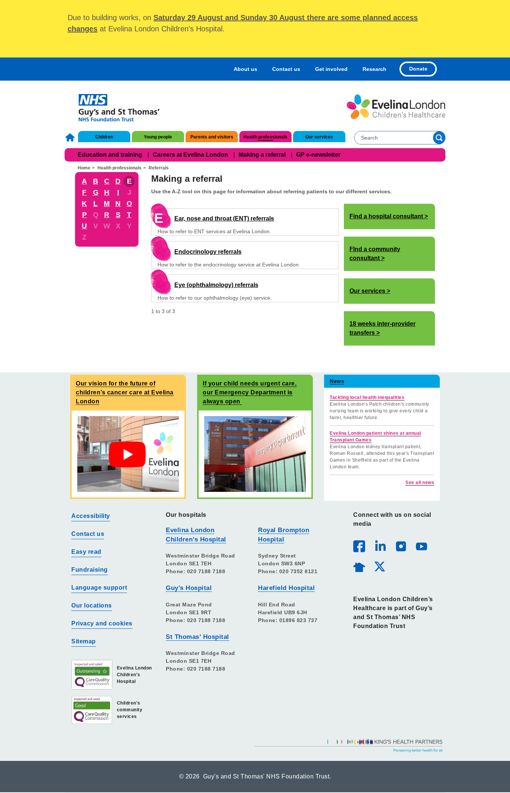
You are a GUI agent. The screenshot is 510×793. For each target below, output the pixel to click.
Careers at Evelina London (190, 155)
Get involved (331, 69)
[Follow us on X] (379, 566)
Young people (158, 137)
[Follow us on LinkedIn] (380, 546)
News (337, 381)
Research (374, 69)
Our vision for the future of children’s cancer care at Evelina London (125, 392)
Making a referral (262, 155)
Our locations (91, 605)
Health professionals (265, 137)
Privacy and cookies (102, 623)
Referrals (159, 168)
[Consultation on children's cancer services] (128, 453)
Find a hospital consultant (386, 216)
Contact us (286, 69)
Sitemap (83, 641)
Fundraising (89, 569)
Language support (99, 587)
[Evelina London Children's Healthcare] (395, 106)
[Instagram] (400, 546)
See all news (419, 482)
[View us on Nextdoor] (358, 566)
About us (245, 69)
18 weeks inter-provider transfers (382, 328)
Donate (418, 69)
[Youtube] (421, 546)
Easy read (86, 552)
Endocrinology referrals (208, 252)
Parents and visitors (211, 137)
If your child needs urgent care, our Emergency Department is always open (249, 392)
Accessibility (90, 516)
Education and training (110, 155)
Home (71, 137)
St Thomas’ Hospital (197, 636)
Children (104, 137)
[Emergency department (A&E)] (255, 453)
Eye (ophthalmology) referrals (216, 285)
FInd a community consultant (374, 253)
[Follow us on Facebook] (359, 546)
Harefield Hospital (286, 587)
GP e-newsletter (318, 155)
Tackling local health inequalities (367, 397)
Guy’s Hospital (189, 587)
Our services (319, 137)
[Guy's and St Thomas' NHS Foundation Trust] (114, 106)
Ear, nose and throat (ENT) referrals (224, 218)
